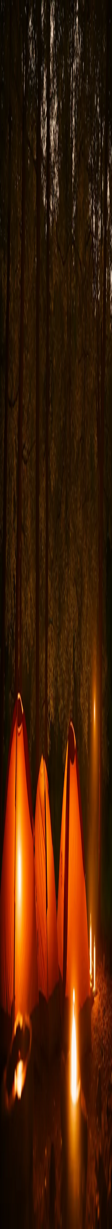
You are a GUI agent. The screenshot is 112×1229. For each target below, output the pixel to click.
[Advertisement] (56, 274)
